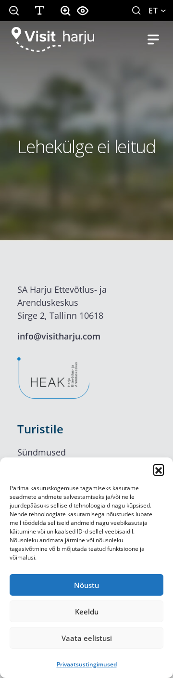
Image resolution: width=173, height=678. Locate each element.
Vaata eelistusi (87, 638)
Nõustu (86, 585)
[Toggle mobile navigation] (153, 39)
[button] (158, 469)
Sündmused (41, 452)
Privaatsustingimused (87, 664)
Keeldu (87, 611)
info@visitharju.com (58, 336)
